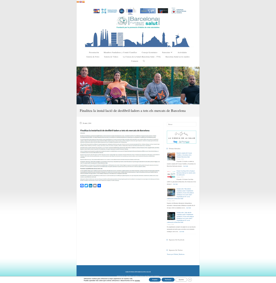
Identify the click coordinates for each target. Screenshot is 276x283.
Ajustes (181, 280)
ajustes (137, 281)
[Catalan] (78, 1)
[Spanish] (83, 1)
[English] (80, 1)
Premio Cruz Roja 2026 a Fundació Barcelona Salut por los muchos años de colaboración (186, 173)
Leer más (185, 166)
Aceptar (155, 280)
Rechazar (168, 280)
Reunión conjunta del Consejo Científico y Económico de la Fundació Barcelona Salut (184, 155)
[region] (138, 85)
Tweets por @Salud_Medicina (175, 254)
